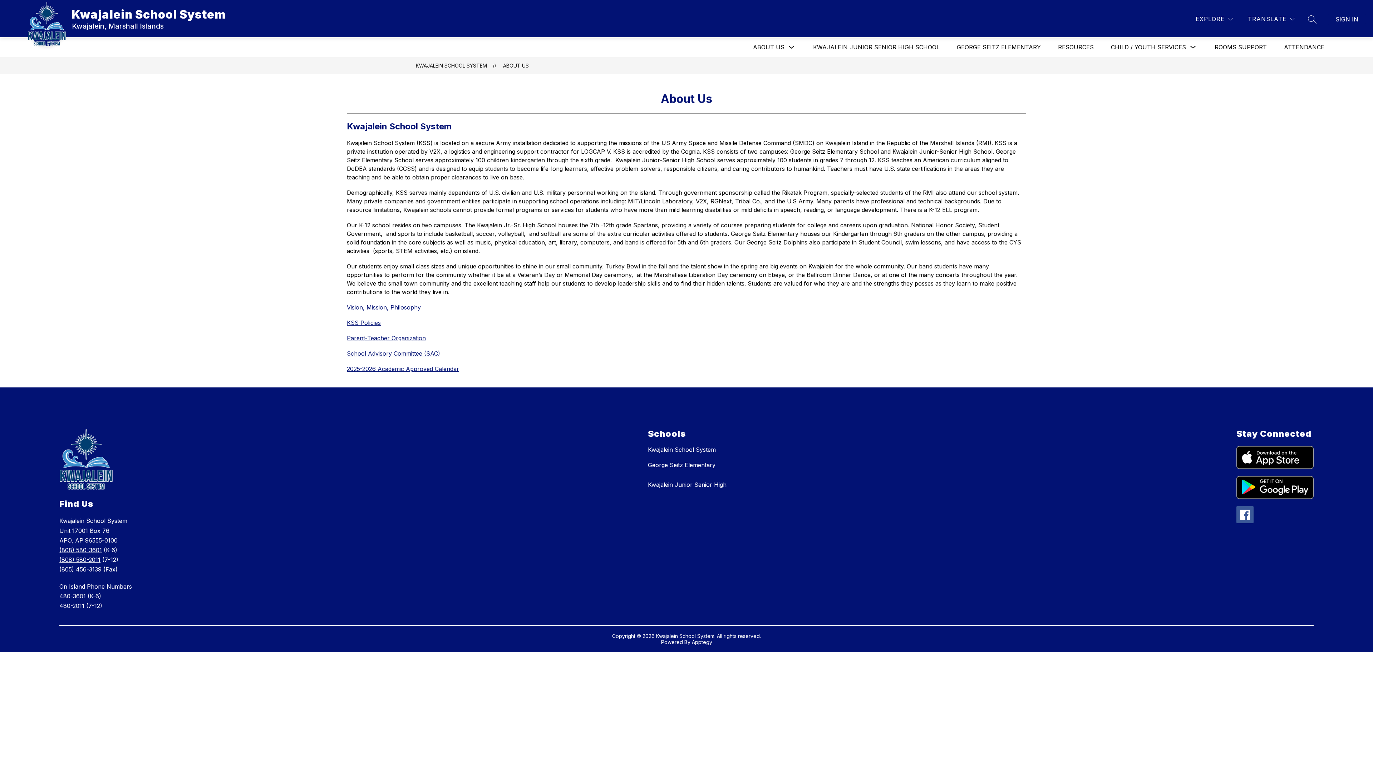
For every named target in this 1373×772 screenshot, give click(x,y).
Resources (1076, 47)
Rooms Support (1241, 47)
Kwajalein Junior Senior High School (876, 47)
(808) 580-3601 (80, 550)
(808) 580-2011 (79, 559)
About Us (768, 47)
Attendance (1304, 47)
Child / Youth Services (1148, 47)
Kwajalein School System (451, 66)
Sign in (1346, 19)
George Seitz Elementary (999, 47)
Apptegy (702, 642)
